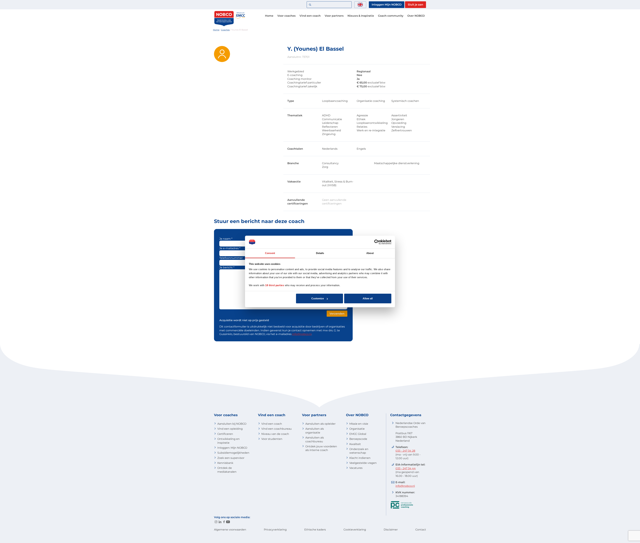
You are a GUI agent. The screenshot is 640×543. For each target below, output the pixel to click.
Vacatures (355, 468)
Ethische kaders (315, 529)
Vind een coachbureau (276, 428)
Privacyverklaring (275, 529)
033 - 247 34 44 (406, 468)
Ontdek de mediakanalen (226, 469)
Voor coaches (286, 15)
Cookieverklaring (355, 529)
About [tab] (370, 253)
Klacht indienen (359, 458)
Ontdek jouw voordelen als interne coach (321, 448)
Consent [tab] (270, 253)
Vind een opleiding (230, 428)
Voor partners (334, 15)
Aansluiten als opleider (320, 423)
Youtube (228, 522)
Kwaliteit (355, 444)
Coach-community (390, 15)
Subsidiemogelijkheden (233, 452)
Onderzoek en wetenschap (358, 451)
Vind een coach (310, 15)
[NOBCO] (224, 25)
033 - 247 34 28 (405, 450)
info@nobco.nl (302, 334)
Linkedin (220, 522)
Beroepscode (358, 438)
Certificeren (225, 434)
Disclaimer (391, 529)
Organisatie (357, 428)
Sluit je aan (415, 4)
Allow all (368, 298)
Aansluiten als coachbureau (314, 439)
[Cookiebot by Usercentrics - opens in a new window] (376, 242)
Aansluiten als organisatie (314, 430)
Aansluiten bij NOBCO (231, 423)
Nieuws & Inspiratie (361, 15)
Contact (420, 529)
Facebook (224, 522)
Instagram (216, 522)
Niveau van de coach (275, 434)
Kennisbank (225, 462)
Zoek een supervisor (230, 458)
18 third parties (274, 285)
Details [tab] (320, 253)
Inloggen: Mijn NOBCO (232, 447)
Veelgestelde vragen (363, 462)
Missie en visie (358, 423)
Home (269, 15)
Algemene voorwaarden (230, 529)
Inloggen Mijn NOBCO (387, 4)
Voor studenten (271, 438)
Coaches (225, 29)
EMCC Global (357, 434)
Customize (317, 298)
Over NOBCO (416, 15)
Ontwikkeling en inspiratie (228, 440)
